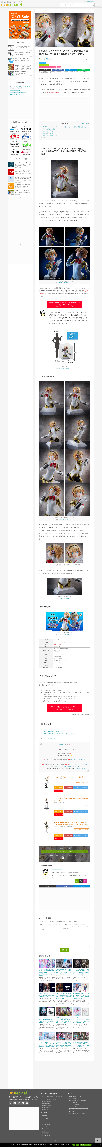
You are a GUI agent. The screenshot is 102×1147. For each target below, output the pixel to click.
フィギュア (53, 67)
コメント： (42, 929)
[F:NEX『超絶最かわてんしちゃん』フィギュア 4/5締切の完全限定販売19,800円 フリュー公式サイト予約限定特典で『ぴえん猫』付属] (47, 967)
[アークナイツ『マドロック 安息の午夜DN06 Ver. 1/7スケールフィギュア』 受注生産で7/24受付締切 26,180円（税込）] (81, 967)
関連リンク (45, 137)
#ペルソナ (72, 764)
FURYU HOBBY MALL (64, 282)
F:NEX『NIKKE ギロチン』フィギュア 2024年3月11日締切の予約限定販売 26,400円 (47, 995)
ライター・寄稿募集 (74, 1104)
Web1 (77, 881)
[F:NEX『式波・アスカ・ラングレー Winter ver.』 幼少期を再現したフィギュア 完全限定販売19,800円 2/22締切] (81, 992)
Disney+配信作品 (46, 1105)
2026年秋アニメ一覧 (15, 90)
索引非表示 (85, 123)
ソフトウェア (45, 1126)
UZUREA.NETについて (75, 1096)
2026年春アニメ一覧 (15, 94)
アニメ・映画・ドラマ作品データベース (52, 1096)
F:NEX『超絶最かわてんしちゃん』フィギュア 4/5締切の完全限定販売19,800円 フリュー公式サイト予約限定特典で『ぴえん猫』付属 (47, 972)
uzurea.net (48, 1140)
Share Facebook (58, 69)
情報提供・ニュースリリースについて (78, 1109)
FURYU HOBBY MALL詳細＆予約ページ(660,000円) (64, 304)
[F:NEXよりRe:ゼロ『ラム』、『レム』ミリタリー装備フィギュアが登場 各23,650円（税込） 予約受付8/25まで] (81, 1040)
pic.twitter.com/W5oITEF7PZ (71, 766)
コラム (44, 1122)
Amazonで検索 (58, 787)
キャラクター (42, 67)
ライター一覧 (72, 1106)
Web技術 (44, 1115)
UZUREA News (46, 58)
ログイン (86, 1)
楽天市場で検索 (68, 787)
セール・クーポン (46, 1124)
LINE (83, 69)
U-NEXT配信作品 (46, 1101)
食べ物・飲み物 (46, 1135)
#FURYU (56, 766)
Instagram (85, 881)
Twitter (81, 881)
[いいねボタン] (86, 59)
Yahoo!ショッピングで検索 (81, 787)
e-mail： (66, 924)
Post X (45, 69)
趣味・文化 (46, 65)
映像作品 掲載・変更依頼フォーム (77, 1100)
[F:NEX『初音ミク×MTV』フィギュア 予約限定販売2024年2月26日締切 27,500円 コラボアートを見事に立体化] (47, 1016)
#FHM (60, 766)
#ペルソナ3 (78, 764)
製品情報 (59, 67)
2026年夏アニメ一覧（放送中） (18, 92)
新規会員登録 (91, 1)
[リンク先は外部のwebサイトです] (46, 787)
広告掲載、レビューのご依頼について (78, 1108)
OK (74, 1144)
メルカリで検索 (59, 791)
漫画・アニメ (45, 1132)
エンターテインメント (47, 1117)
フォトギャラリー (49, 131)
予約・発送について (50, 135)
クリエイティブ (46, 1118)
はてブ (70, 69)
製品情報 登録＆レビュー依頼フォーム (78, 1113)
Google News (15, 1103)
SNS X (47, 886)
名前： (42, 924)
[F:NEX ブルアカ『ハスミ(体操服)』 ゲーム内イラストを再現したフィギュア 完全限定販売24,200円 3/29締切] (64, 967)
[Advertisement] (48, 5)
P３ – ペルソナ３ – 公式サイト (51, 738)
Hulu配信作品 (45, 1109)
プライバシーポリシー (74, 1102)
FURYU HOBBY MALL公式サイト (52, 731)
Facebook (64, 886)
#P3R (83, 764)
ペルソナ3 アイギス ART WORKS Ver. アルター (69, 777)
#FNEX (61, 744)
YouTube (27, 1103)
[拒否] (100, 1145)
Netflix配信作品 (46, 1103)
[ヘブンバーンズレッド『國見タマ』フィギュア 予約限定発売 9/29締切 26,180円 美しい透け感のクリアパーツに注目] (64, 1040)
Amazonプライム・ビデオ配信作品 (51, 1099)
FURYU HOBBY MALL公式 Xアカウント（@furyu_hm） (59, 733)
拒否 (78, 1144)
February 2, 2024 (80, 768)
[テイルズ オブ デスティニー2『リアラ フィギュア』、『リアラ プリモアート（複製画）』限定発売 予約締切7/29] (81, 1016)
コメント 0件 (42, 63)
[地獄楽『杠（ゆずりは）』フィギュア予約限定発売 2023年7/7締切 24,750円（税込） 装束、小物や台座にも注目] (64, 1016)
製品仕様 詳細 (48, 133)
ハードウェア (45, 1128)
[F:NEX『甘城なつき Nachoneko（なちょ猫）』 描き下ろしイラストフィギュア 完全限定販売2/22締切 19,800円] (47, 1040)
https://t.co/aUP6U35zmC (78, 759)
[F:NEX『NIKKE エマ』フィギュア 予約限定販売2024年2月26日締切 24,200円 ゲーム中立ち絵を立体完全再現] (64, 992)
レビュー (44, 1130)
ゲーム (41, 65)
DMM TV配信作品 (46, 1107)
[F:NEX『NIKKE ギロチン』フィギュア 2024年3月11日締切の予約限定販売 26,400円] (47, 992)
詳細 (36, 1099)
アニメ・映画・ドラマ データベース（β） (20, 86)
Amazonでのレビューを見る (81, 782)
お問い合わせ (72, 1098)
